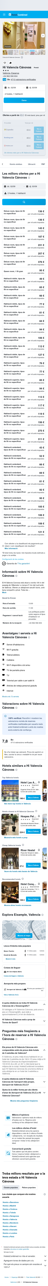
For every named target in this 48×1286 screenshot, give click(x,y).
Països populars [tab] (29, 1187)
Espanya (14, 1277)
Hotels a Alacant (9, 1226)
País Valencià (30, 1277)
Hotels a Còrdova (10, 1209)
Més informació (11, 548)
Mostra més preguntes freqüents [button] (24, 1101)
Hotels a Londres (10, 1233)
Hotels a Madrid (9, 1205)
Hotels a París (8, 1236)
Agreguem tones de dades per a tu (19, 1260)
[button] (4, 14)
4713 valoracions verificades (23, 79)
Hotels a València (10, 1219)
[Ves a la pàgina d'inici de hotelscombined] (18, 14)
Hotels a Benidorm (10, 1223)
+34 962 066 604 (10, 76)
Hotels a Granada (10, 1229)
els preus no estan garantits (19, 1249)
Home (7, 1277)
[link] (17, 803)
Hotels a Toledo (9, 1212)
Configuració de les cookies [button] (13, 559)
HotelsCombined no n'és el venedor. (19, 1256)
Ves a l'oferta (33, 797)
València (13, 1282)
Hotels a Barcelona (11, 1202)
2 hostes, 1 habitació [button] (14, 93)
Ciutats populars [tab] (11, 1187)
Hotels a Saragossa (11, 1216)
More (4, 592)
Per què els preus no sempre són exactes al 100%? (23, 1265)
